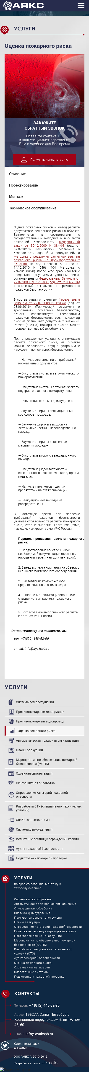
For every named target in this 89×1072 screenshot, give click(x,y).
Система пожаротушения (35, 702)
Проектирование (23, 185)
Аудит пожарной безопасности (39, 848)
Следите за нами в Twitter (26, 1045)
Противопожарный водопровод (40, 721)
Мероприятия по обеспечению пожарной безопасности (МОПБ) (46, 761)
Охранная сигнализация (34, 773)
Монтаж (16, 196)
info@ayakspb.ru (39, 1033)
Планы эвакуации (29, 750)
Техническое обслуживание (32, 208)
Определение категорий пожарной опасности (42, 794)
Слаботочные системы (33, 820)
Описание (17, 173)
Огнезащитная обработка (35, 783)
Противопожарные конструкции (40, 711)
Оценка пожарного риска (36, 731)
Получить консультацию (49, 159)
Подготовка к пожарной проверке (41, 858)
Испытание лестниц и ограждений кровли (47, 839)
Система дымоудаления (34, 829)
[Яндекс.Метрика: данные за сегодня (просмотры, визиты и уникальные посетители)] (15, 1069)
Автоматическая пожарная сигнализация (47, 740)
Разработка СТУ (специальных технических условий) (48, 808)
